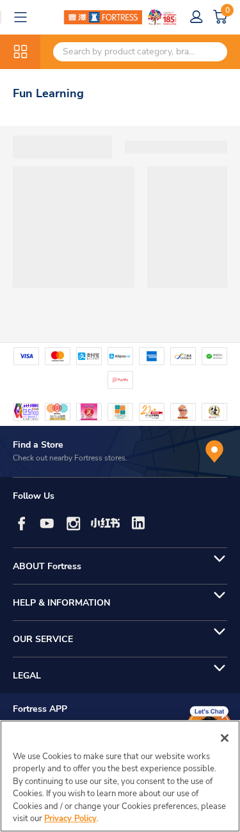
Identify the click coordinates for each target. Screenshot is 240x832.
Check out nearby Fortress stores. (70, 458)
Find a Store (38, 445)
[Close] (225, 738)
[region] (120, 776)
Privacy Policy (70, 818)
